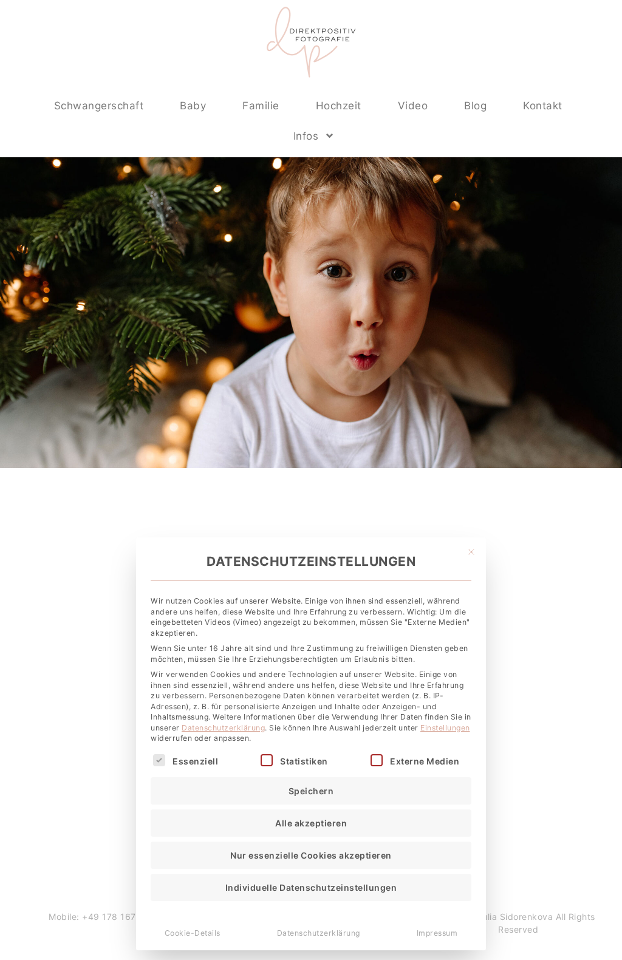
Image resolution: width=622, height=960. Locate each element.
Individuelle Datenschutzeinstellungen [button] (311, 887)
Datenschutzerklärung (223, 727)
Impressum (437, 933)
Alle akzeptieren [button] (311, 823)
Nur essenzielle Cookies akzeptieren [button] (311, 855)
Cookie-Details (192, 933)
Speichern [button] (311, 791)
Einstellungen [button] (445, 727)
